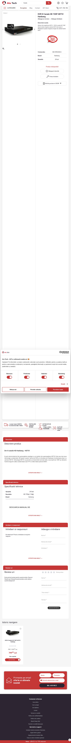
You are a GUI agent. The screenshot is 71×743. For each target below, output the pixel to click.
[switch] (26, 377)
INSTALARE (32, 425)
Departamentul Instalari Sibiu (35, 735)
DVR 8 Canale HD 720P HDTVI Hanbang (12, 641)
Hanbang (57, 55)
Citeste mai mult (34, 472)
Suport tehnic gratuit (35, 732)
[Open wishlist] (62, 3)
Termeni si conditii (35, 713)
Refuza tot (13, 389)
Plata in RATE (47, 427)
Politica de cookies (35, 718)
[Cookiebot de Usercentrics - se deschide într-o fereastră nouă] (61, 352)
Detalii (63, 384)
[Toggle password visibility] (41, 680)
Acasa (5, 13)
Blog (31, 8)
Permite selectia (35, 389)
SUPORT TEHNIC (59, 428)
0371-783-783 (63, 8)
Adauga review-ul (54, 608)
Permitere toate (58, 389)
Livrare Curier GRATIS (16, 424)
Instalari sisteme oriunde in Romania (35, 730)
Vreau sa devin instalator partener (35, 737)
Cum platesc (35, 707)
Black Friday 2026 (35, 721)
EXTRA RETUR (46, 424)
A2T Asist (46, 8)
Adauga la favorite (53, 71)
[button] (58, 3)
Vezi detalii (12, 659)
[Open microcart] (66, 3)
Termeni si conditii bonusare (35, 724)
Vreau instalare (53, 76)
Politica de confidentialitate (36, 715)
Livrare (35, 710)
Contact (37, 8)
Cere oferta (35, 702)
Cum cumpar (35, 705)
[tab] (17, 44)
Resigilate (23, 8)
